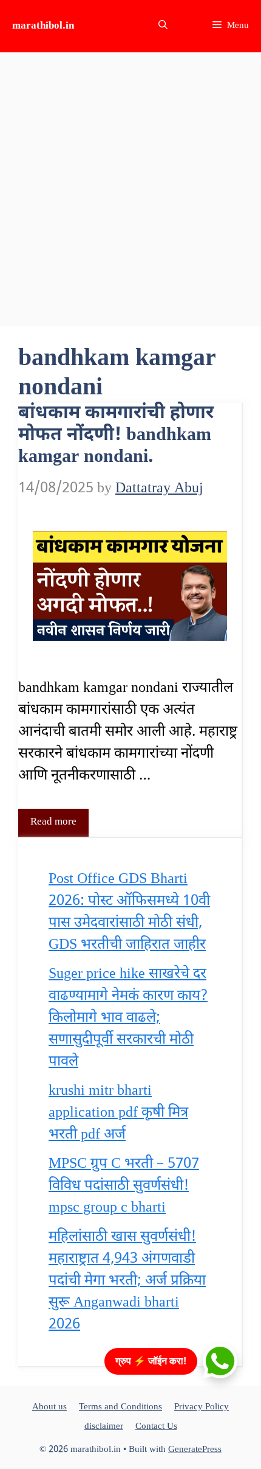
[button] (163, 26)
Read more (53, 822)
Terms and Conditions (120, 1407)
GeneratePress (195, 1450)
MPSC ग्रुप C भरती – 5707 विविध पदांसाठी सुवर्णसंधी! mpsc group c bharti (124, 1186)
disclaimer (103, 1426)
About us (49, 1407)
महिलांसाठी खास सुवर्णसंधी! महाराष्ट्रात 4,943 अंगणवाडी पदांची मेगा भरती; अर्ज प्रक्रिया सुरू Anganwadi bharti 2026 (127, 1281)
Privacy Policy (201, 1407)
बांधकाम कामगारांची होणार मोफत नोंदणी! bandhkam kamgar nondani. (116, 435)
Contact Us (156, 1426)
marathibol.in (43, 26)
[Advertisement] (130, 189)
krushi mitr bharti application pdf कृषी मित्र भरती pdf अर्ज (118, 1113)
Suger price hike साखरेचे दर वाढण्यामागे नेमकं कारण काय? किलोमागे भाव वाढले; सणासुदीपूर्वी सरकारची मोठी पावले (128, 1018)
